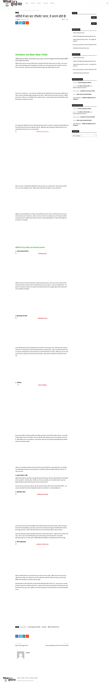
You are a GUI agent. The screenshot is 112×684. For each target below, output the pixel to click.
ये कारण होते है (44, 627)
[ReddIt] (27, 22)
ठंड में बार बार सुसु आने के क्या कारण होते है (34, 627)
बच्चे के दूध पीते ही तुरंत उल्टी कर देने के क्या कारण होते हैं (57, 645)
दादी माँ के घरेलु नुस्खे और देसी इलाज (84, 82)
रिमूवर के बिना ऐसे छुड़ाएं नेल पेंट (21, 645)
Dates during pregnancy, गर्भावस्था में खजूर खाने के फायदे (84, 44)
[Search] (107, 3)
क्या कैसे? (21, 10)
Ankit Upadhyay (77, 97)
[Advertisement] (41, 40)
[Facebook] (16, 22)
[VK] (23, 22)
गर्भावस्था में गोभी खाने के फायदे (78, 32)
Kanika (18, 19)
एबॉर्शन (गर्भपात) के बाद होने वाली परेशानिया (84, 94)
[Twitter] (20, 22)
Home (16, 10)
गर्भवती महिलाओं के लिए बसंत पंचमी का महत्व (81, 48)
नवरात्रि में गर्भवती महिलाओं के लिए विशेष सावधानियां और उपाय (84, 36)
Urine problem (23, 627)
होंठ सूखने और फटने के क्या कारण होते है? (87, 91)
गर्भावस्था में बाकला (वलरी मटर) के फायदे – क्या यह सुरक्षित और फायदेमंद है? (84, 40)
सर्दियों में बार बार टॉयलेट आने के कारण (53, 627)
